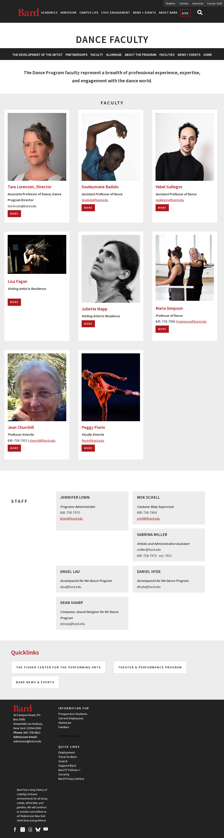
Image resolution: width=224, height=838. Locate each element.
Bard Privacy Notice (71, 779)
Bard (30, 14)
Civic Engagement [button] (115, 12)
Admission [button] (68, 12)
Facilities (167, 55)
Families (183, 3)
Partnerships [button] (77, 55)
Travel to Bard (67, 757)
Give (185, 13)
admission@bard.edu (27, 741)
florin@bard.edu (93, 440)
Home (207, 55)
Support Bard (67, 766)
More (14, 213)
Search (201, 13)
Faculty (97, 55)
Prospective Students (72, 714)
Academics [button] (49, 12)
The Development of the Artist (37, 55)
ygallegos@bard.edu (170, 200)
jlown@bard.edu (71, 518)
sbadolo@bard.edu (95, 200)
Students (170, 3)
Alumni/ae (197, 3)
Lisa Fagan (17, 281)
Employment (66, 752)
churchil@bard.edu (42, 440)
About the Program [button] (140, 55)
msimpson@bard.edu (191, 321)
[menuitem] (37, 54)
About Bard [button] (168, 12)
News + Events (189, 55)
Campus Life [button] (88, 12)
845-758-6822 (31, 732)
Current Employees (71, 718)
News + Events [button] (144, 12)
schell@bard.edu (148, 518)
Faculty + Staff (214, 3)
